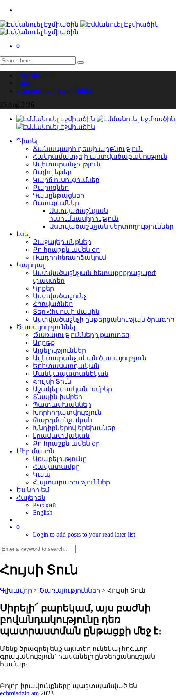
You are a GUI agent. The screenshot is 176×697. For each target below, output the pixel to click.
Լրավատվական (61, 435)
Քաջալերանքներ (62, 241)
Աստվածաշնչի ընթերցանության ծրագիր (103, 319)
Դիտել (27, 141)
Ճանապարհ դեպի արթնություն (88, 148)
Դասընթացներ (58, 195)
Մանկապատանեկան (70, 373)
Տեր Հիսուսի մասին (66, 311)
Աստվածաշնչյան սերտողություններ (111, 226)
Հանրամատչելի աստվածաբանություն (100, 156)
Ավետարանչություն (67, 164)
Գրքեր (43, 288)
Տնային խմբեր (57, 396)
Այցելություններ (59, 350)
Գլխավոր (16, 590)
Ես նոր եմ (32, 489)
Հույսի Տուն (52, 381)
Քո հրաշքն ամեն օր (66, 249)
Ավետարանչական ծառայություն (90, 358)
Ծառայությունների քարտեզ (81, 334)
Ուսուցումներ (56, 203)
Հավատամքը (56, 466)
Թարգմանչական (62, 420)
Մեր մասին (35, 75)
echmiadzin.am (19, 693)
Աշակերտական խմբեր (72, 389)
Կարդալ (30, 265)
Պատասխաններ (62, 404)
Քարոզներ (51, 187)
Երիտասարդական (66, 365)
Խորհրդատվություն (67, 412)
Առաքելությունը (60, 458)
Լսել (23, 234)
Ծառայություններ (47, 327)
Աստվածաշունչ (59, 296)
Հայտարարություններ (55, 90)
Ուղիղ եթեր (52, 172)
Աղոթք (44, 342)
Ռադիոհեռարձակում (69, 257)
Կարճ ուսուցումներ (66, 179)
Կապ (25, 83)
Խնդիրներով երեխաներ (74, 427)
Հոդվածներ (53, 303)
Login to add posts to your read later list (84, 534)
